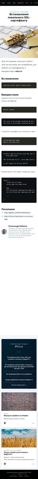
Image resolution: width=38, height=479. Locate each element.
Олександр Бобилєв (17, 226)
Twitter (21, 476)
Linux (9, 3)
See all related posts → (19, 385)
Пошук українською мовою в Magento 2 (19, 380)
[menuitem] (3, 3)
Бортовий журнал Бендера (15, 472)
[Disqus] (18, 263)
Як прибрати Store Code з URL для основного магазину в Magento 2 (19, 358)
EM (25, 474)
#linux (23, 12)
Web (14, 3)
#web (26, 12)
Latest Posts (13, 476)
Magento (21, 3)
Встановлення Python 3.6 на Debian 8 (19, 374)
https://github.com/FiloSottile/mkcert (17, 212)
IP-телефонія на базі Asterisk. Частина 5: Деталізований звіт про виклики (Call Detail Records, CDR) (19, 366)
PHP (27, 3)
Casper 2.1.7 (20, 474)
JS (31, 3)
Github (26, 476)
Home (3, 3)
